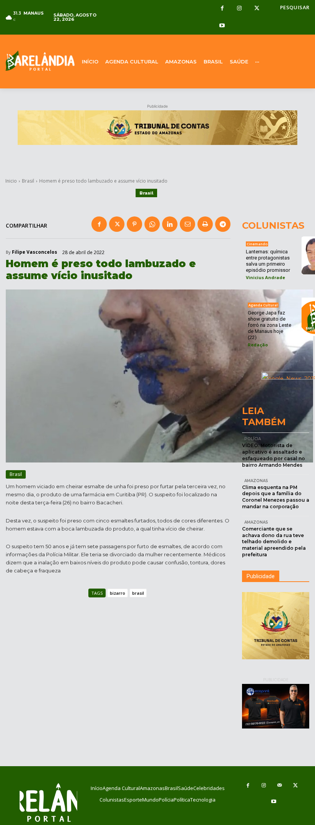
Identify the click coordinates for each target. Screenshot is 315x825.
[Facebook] (222, 8)
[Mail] (280, 786)
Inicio (11, 181)
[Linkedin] (169, 224)
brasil (138, 593)
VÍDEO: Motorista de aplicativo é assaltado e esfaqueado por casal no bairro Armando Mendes (273, 454)
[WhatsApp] (152, 224)
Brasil (28, 181)
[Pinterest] (134, 224)
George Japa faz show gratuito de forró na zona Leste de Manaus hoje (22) (269, 325)
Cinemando (257, 243)
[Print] (205, 224)
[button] (295, 7)
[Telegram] (222, 224)
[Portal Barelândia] (39, 60)
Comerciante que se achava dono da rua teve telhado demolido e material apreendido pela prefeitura (274, 541)
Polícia (252, 438)
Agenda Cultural (263, 305)
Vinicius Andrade (265, 277)
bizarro (117, 593)
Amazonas (256, 480)
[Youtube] (222, 26)
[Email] (187, 224)
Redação (258, 345)
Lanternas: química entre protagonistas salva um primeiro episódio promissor (268, 261)
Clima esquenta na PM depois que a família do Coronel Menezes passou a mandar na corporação (275, 496)
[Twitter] (257, 8)
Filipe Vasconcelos (34, 252)
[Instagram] (239, 8)
